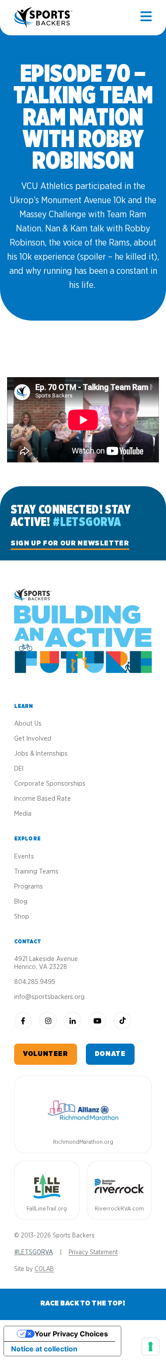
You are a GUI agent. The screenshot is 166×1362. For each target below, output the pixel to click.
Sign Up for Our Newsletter (70, 543)
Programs (28, 886)
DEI (18, 768)
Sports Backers (44, 17)
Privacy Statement (93, 1252)
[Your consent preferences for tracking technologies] (150, 1346)
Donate (110, 1053)
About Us (28, 723)
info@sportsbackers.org (49, 997)
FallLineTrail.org (47, 1209)
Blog (20, 901)
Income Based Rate (42, 798)
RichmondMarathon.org (83, 1142)
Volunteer (45, 1053)
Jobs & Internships (41, 753)
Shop (21, 916)
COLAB (44, 1269)
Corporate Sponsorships (49, 783)
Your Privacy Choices (71, 1333)
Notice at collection (44, 1348)
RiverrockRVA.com (119, 1209)
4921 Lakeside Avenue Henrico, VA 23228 (46, 963)
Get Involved (32, 738)
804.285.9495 (34, 982)
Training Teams (36, 871)
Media (22, 813)
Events (24, 856)
